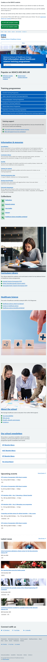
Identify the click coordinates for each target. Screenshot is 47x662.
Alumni (13, 31)
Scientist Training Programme (10, 92)
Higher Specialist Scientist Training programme (15, 96)
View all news (41, 538)
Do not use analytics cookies (10, 26)
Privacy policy (19, 654)
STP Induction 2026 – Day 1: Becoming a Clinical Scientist (16, 495)
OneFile (3, 161)
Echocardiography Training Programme (13, 99)
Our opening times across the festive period (13, 570)
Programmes (4, 639)
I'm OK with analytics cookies (10, 22)
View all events (41, 473)
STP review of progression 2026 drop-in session (14, 477)
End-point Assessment (7, 187)
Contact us (24, 31)
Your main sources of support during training (17, 129)
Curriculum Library (6, 155)
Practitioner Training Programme (11, 103)
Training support (24, 639)
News (6, 31)
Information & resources (12, 142)
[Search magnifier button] (42, 65)
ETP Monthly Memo (8, 456)
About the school (9, 409)
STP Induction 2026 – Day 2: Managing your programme (16, 504)
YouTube (16, 630)
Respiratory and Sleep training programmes (14, 110)
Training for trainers (6, 168)
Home (2, 31)
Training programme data (8, 175)
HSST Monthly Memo (8, 450)
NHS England (6, 659)
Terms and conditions (5, 654)
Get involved (18, 31)
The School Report (8, 462)
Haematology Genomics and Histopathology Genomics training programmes (23, 113)
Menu (23, 43)
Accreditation (4, 146)
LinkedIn (28, 630)
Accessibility (13, 654)
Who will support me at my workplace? (15, 131)
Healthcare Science (9, 297)
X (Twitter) (6, 630)
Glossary (22, 640)
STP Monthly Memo (8, 445)
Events (9, 31)
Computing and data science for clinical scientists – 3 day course (18, 513)
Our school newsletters (11, 433)
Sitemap (25, 654)
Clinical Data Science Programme (11, 106)
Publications (16, 640)
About (40, 639)
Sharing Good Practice (7, 180)
